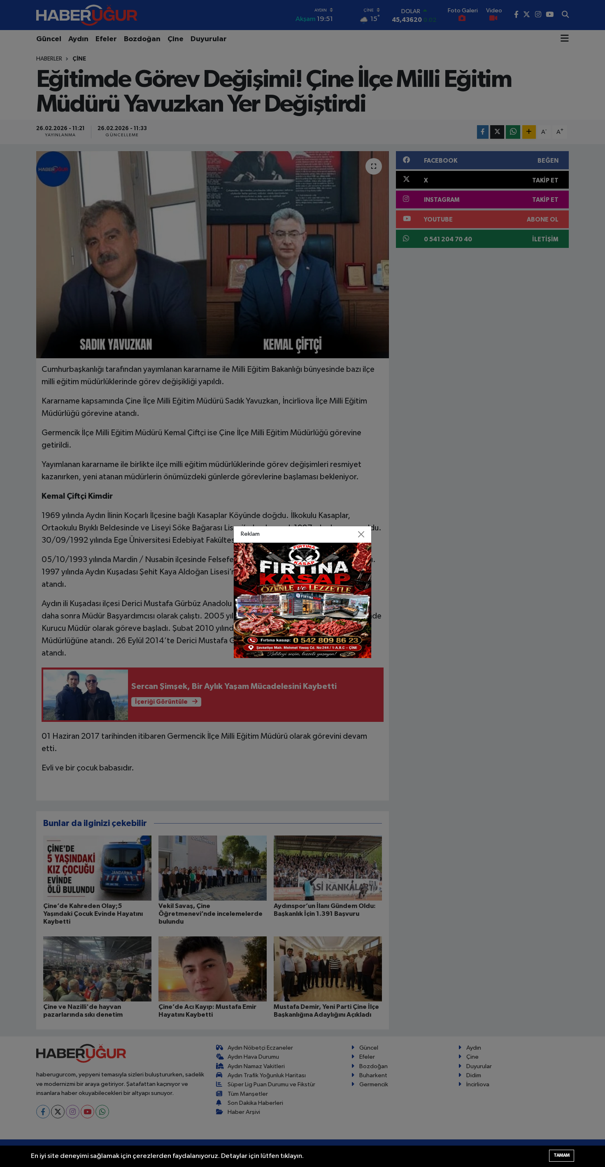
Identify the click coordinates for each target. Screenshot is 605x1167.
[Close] (361, 534)
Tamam (562, 1155)
